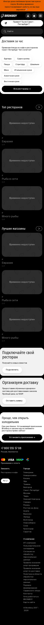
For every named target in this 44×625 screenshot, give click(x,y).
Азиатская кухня (11, 76)
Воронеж (27, 514)
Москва (26, 493)
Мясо (6, 70)
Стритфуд (20, 64)
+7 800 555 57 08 (11, 448)
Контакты (27, 594)
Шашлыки (34, 64)
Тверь (26, 496)
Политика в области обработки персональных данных (32, 578)
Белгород (27, 487)
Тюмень (26, 484)
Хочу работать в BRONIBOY (30, 598)
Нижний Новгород (31, 499)
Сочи (25, 526)
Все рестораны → (22, 89)
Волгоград (28, 520)
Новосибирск (29, 523)
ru (4, 481)
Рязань (26, 505)
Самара (27, 502)
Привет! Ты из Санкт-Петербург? (23, 23)
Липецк (26, 517)
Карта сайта (29, 602)
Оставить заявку (14, 401)
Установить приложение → (22, 437)
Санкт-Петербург (31, 490)
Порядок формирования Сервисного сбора (31, 588)
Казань (26, 478)
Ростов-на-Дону (30, 508)
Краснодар (28, 529)
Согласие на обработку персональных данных (29, 556)
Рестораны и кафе (9, 473)
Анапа (26, 511)
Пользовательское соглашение (31, 547)
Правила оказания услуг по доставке (31, 570)
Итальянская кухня (23, 70)
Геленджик (28, 473)
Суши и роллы (23, 59)
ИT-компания (29, 543)
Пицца (7, 64)
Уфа (25, 481)
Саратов (27, 532)
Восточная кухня (11, 82)
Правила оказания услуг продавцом (31, 564)
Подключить (12, 370)
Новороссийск (30, 476)
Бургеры (8, 59)
